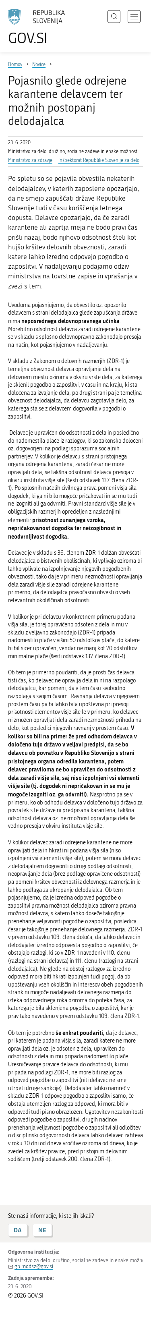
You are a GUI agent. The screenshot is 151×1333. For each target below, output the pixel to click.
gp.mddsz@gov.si (33, 1266)
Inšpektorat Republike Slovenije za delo (98, 160)
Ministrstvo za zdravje (30, 160)
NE (42, 1230)
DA (18, 1230)
